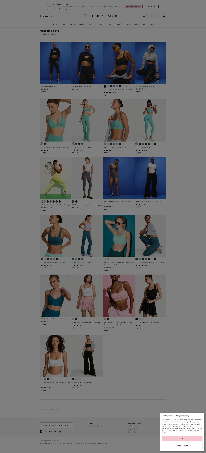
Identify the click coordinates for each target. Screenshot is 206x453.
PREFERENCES (182, 446)
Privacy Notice (185, 430)
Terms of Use (197, 430)
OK (182, 438)
